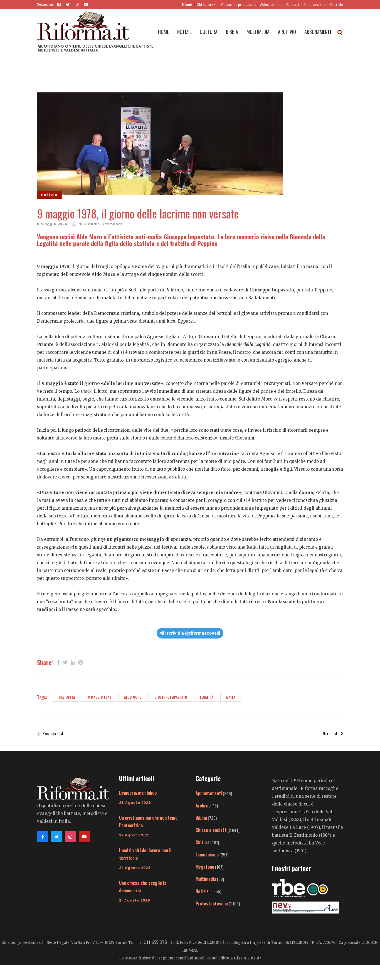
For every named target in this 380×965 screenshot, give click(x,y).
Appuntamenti (209, 793)
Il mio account (314, 5)
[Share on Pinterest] (80, 662)
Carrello (336, 5)
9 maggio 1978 (100, 697)
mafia (230, 697)
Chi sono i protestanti (238, 5)
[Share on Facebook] (58, 662)
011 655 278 (155, 942)
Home (187, 5)
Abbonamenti (271, 5)
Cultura (202, 842)
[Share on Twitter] (65, 662)
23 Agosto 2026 (135, 802)
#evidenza (67, 697)
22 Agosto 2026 (135, 835)
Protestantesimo (212, 903)
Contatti (292, 5)
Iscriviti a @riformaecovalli (192, 633)
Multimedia (206, 879)
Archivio (203, 805)
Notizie (202, 891)
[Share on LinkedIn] (73, 662)
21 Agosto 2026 (134, 900)
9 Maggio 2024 (52, 224)
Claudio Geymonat (103, 224)
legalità (206, 697)
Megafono (205, 866)
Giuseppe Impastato (170, 697)
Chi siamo (205, 5)
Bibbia (201, 817)
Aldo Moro (133, 697)
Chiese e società (211, 830)
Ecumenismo (207, 854)
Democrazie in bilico (138, 792)
